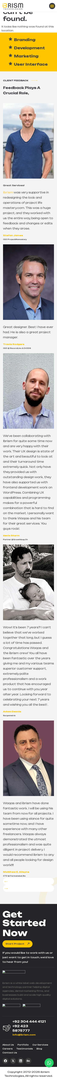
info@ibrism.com (24, 1034)
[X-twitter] (13, 1061)
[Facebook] (5, 1061)
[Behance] (28, 1061)
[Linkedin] (21, 1061)
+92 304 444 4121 (29, 1021)
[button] (52, 6)
